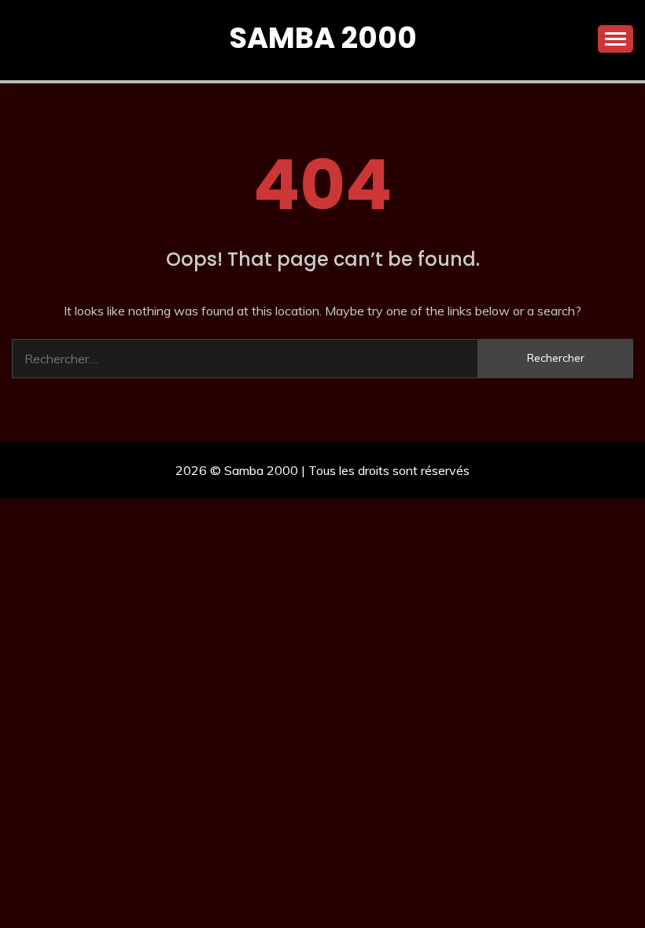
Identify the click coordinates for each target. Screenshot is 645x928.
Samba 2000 (323, 37)
